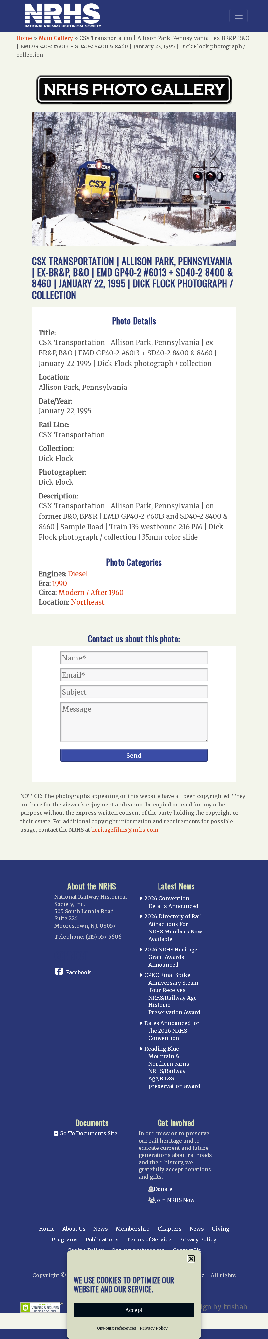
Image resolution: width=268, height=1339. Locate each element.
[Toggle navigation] (238, 15)
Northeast (88, 602)
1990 (59, 583)
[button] (191, 1258)
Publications (102, 1239)
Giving (220, 1228)
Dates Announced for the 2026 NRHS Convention (172, 1030)
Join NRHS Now (175, 1200)
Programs (65, 1239)
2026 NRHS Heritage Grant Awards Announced (170, 957)
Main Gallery (56, 38)
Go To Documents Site (87, 1133)
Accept (134, 1310)
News (100, 1228)
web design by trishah (211, 1307)
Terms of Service (148, 1239)
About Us (74, 1228)
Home (24, 38)
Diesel (78, 574)
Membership (133, 1228)
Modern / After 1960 (91, 592)
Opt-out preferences (116, 1328)
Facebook (78, 972)
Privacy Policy (154, 1328)
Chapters (170, 1228)
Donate (163, 1189)
